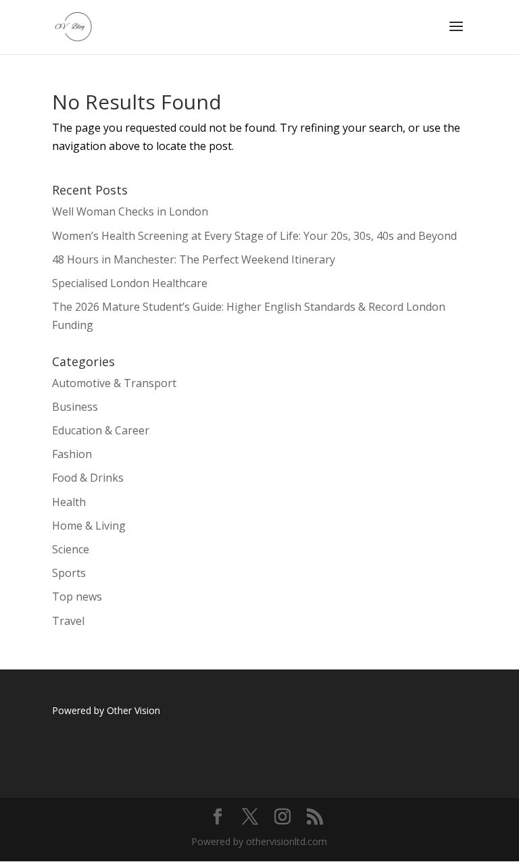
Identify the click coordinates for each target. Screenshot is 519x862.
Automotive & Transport (114, 383)
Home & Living (89, 525)
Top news (77, 596)
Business (75, 406)
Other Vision (135, 710)
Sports (69, 572)
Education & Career (100, 430)
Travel (68, 620)
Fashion (72, 454)
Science (70, 549)
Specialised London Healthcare (129, 283)
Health (69, 502)
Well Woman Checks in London (130, 211)
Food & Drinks (88, 477)
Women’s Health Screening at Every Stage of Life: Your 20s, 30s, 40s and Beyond (254, 235)
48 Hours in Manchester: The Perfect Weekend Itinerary (193, 259)
